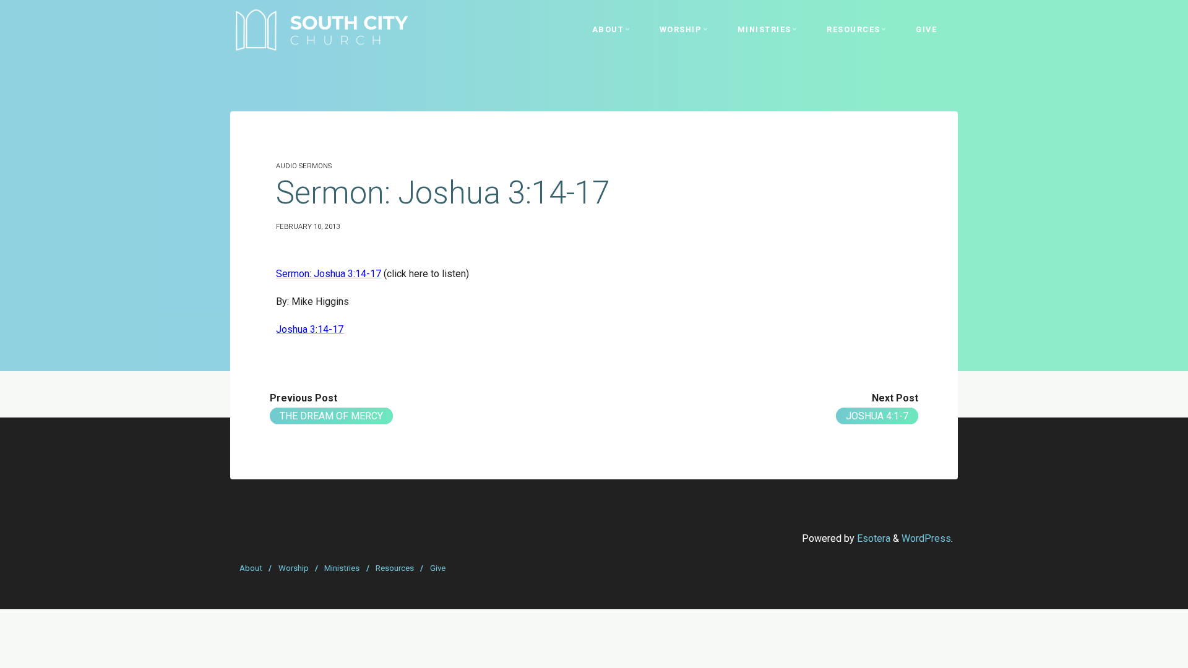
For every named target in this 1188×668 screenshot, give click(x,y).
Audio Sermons (304, 166)
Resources (395, 568)
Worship (293, 568)
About (250, 568)
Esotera (872, 538)
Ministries (341, 568)
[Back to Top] (1140, 651)
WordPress (926, 538)
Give (438, 568)
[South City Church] (321, 29)
